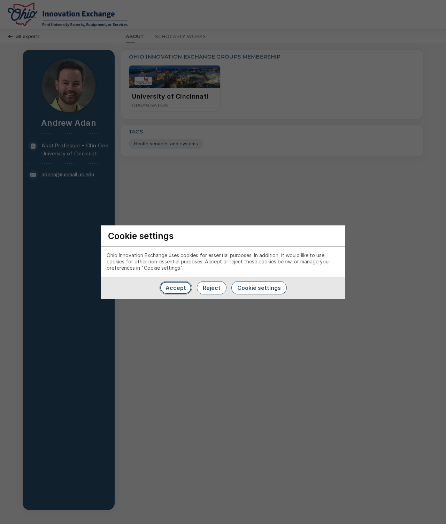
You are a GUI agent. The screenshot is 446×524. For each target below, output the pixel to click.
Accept (176, 287)
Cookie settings (259, 287)
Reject (212, 287)
